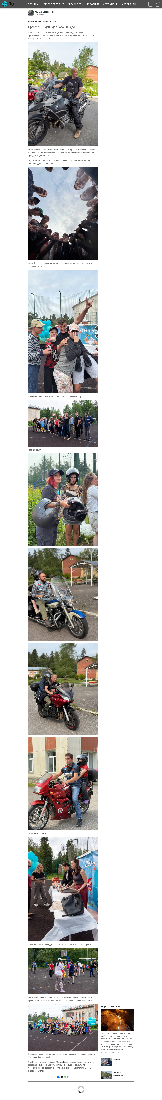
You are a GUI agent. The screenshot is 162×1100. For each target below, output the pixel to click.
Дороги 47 (92, 4)
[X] (62, 1077)
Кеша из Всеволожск (44, 12)
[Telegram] (68, 1077)
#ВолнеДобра (62, 1062)
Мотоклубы (129, 4)
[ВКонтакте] (58, 1077)
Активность (75, 4)
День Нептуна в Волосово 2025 (42, 21)
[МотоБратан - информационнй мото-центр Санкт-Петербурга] (8, 4)
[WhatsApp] (65, 1077)
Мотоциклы (33, 4)
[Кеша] (31, 13)
